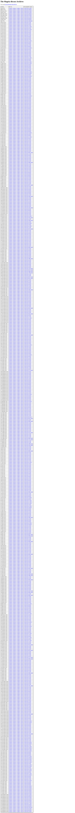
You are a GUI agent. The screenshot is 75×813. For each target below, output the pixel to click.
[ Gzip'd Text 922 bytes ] (28, 313)
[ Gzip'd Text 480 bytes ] (28, 258)
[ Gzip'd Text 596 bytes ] (28, 517)
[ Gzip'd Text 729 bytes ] (28, 268)
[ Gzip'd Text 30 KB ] (28, 524)
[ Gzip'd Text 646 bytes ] (28, 554)
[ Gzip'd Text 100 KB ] (28, 20)
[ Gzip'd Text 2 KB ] (27, 32)
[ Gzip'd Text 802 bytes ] (28, 450)
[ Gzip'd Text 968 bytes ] (28, 162)
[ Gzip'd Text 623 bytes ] (28, 308)
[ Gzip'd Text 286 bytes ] (28, 271)
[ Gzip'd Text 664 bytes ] (28, 247)
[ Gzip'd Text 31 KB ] (28, 11)
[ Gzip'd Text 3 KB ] (27, 39)
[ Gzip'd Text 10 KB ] (28, 47)
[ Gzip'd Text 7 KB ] (27, 25)
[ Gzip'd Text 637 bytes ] (28, 269)
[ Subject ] (14, 8)
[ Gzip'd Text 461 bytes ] (28, 568)
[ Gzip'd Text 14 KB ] (28, 73)
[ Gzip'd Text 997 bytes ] (28, 534)
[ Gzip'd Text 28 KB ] (28, 13)
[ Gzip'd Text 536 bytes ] (28, 445)
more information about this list (11, 4)
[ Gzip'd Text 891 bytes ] (28, 152)
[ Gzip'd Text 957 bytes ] (28, 185)
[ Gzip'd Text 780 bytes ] (28, 443)
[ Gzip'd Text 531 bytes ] (28, 432)
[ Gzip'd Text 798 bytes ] (28, 272)
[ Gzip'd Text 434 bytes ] (28, 207)
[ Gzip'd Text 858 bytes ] (28, 535)
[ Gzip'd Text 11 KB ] (28, 40)
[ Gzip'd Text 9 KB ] (27, 64)
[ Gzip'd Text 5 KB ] (27, 77)
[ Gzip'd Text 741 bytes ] (28, 439)
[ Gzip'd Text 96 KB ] (28, 19)
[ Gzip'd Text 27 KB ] (28, 16)
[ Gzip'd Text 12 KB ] (28, 8)
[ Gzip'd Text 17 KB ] (28, 501)
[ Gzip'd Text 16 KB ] (28, 76)
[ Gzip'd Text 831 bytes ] (28, 418)
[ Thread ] (10, 8)
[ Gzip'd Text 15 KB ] (28, 63)
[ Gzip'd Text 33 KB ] (28, 15)
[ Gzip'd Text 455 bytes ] (28, 217)
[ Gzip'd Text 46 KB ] (28, 18)
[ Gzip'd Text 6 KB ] (27, 36)
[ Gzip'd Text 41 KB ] (28, 12)
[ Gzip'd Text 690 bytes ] (28, 421)
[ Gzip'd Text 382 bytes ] (28, 289)
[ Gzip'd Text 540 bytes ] (28, 196)
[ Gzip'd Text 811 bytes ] (28, 278)
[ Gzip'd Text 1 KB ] (27, 22)
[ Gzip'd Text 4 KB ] (27, 23)
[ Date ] (22, 8)
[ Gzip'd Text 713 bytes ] (28, 370)
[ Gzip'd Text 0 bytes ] (28, 416)
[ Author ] (18, 8)
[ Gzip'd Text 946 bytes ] (28, 438)
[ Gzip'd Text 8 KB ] (27, 43)
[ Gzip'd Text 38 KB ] (28, 9)
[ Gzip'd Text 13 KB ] (28, 71)
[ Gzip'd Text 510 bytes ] (28, 334)
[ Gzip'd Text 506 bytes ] (28, 220)
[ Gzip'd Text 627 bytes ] (28, 276)
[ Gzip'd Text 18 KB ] (28, 507)
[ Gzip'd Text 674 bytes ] (28, 228)
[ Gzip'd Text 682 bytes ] (28, 491)
